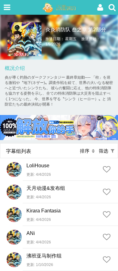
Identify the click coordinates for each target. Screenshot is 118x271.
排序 (86, 151)
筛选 (105, 151)
